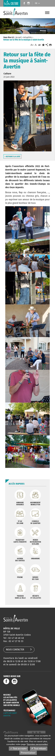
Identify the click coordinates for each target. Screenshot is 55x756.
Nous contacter (15, 649)
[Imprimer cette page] (50, 45)
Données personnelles (37, 744)
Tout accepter (19, 748)
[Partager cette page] (47, 45)
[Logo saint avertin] (15, 619)
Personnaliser (28, 753)
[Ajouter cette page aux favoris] (43, 45)
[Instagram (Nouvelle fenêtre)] (29, 3)
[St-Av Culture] (11, 3)
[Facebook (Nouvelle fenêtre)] (23, 3)
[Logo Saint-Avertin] (15, 12)
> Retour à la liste (12, 157)
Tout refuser (39, 748)
